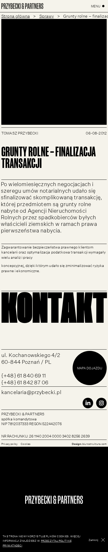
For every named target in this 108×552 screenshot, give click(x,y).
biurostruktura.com (94, 443)
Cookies (25, 443)
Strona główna (15, 15)
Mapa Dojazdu (89, 367)
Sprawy (46, 15)
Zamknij (93, 540)
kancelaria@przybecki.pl (31, 391)
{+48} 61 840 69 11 (23, 375)
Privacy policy (9, 443)
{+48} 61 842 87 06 (24, 381)
